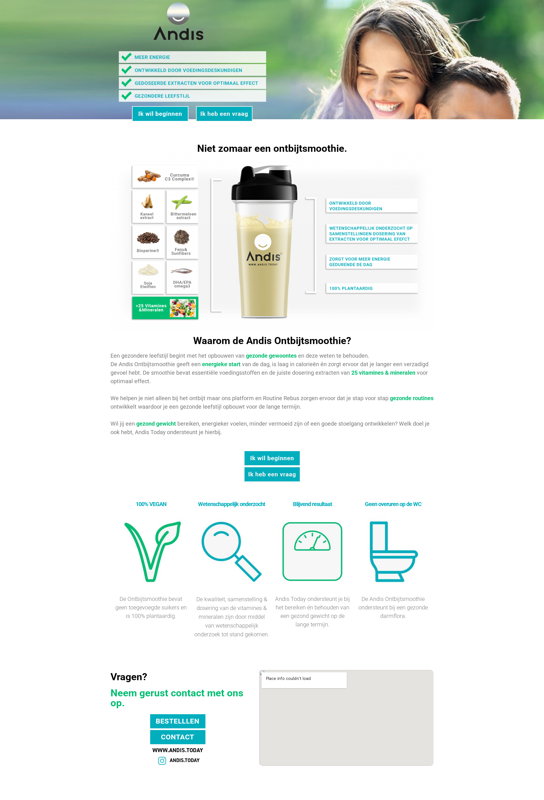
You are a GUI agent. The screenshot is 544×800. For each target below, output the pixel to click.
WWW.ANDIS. (169, 750)
